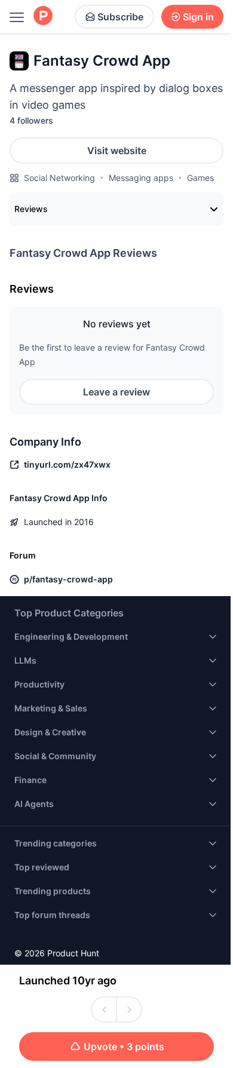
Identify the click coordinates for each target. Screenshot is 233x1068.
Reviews (31, 209)
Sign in (198, 17)
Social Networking (59, 178)
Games (200, 178)
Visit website (116, 150)
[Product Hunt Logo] (43, 16)
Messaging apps (141, 178)
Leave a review (116, 392)
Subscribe (120, 17)
